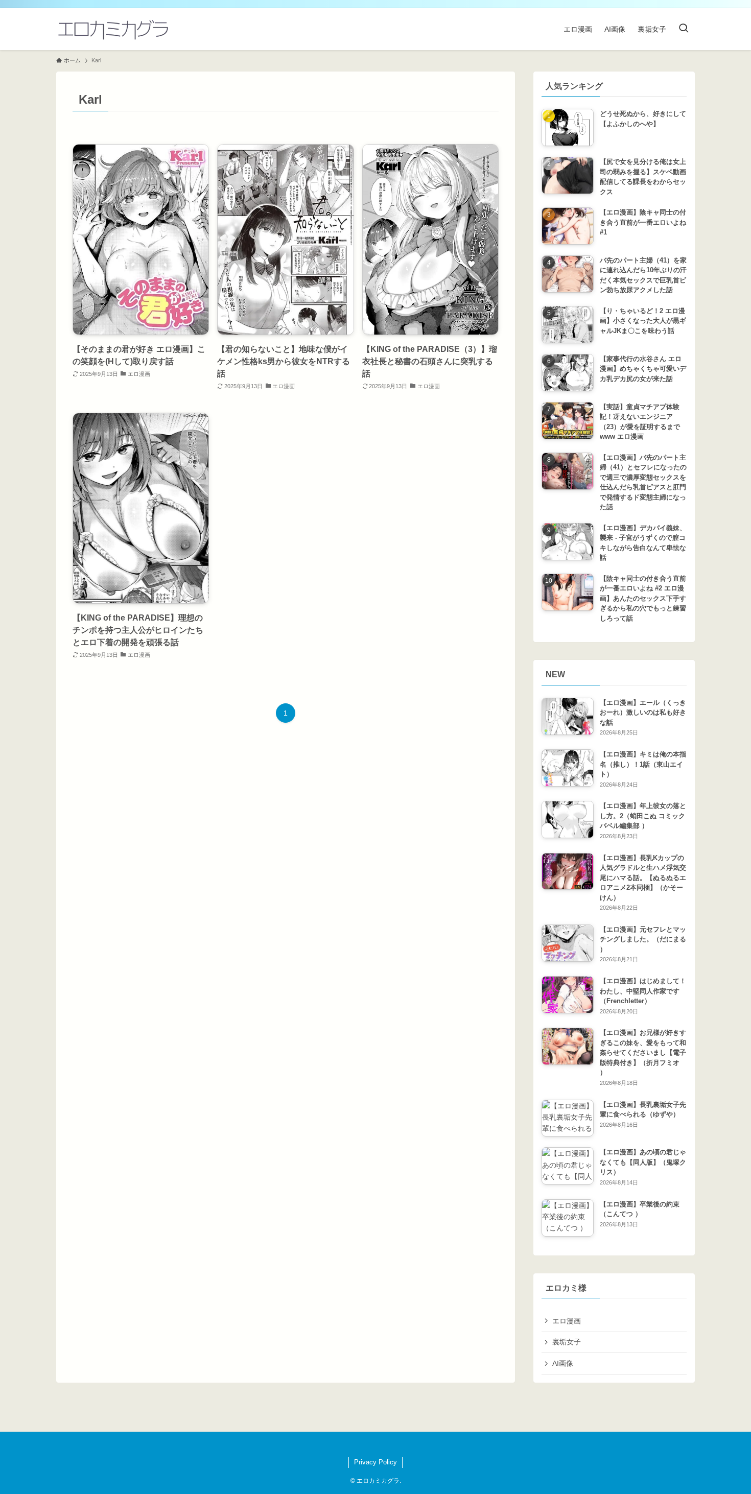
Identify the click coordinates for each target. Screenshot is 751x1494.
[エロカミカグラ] (112, 29)
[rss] (369, 1444)
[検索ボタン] (683, 29)
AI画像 (562, 1363)
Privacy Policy (375, 1462)
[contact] (381, 1444)
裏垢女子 (566, 1342)
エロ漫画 (566, 1321)
